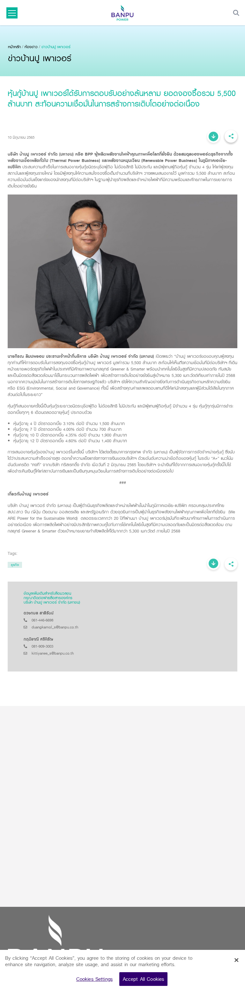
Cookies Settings (94, 979)
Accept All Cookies (143, 979)
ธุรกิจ (15, 565)
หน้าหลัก (14, 47)
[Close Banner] (236, 960)
